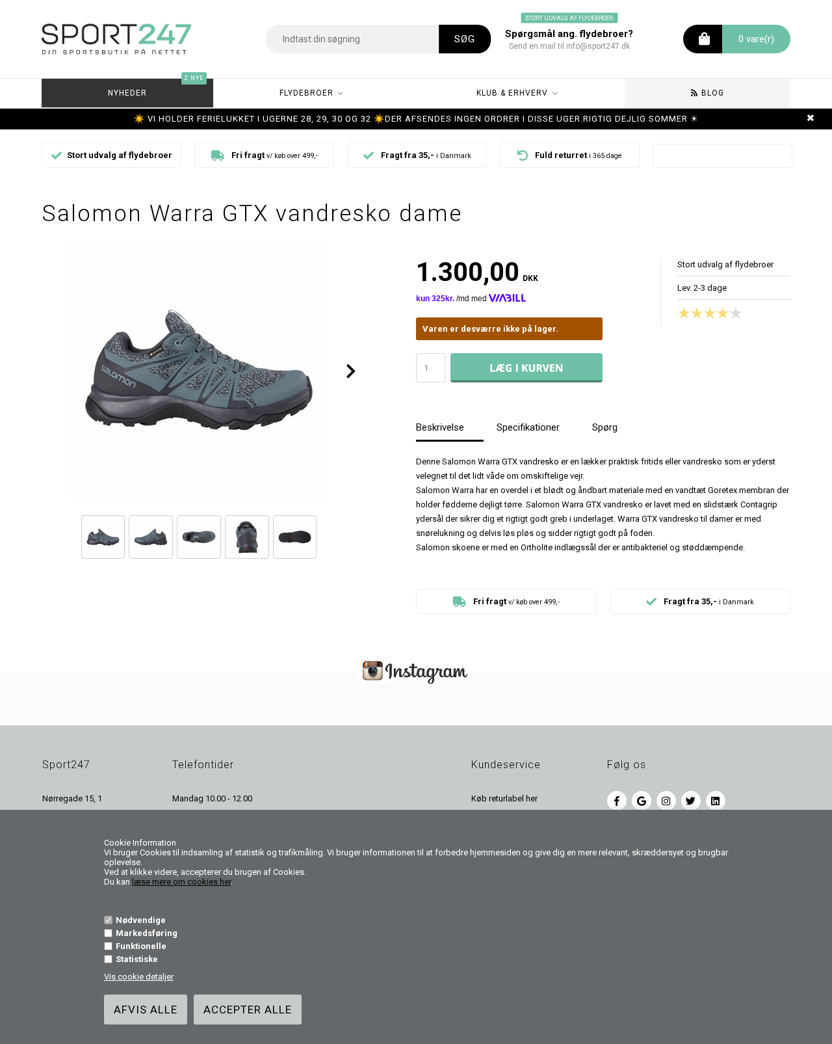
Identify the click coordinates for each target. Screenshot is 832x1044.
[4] (726, 312)
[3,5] (719, 312)
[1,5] (693, 312)
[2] (700, 312)
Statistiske (137, 959)
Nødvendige (141, 920)
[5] (739, 312)
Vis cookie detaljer (139, 977)
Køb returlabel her (504, 798)
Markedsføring (146, 933)
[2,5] (706, 312)
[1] (687, 312)
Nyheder (155, 88)
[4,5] (732, 312)
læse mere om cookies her (181, 882)
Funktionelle (141, 946)
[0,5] (680, 312)
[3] (713, 312)
